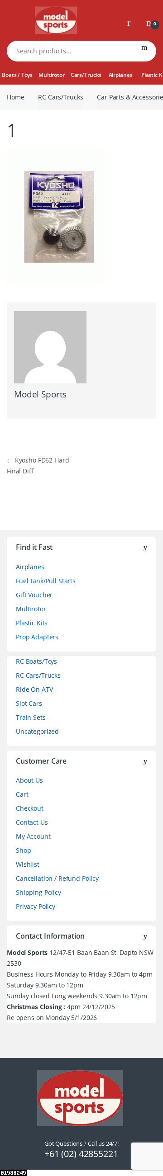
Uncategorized (37, 731)
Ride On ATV (34, 689)
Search (144, 51)
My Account (33, 836)
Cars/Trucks (86, 75)
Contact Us (32, 822)
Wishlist (27, 864)
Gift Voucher (34, 594)
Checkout (29, 808)
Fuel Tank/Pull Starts (46, 580)
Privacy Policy (35, 906)
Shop (23, 850)
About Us (29, 780)
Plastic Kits (32, 623)
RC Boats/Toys (36, 661)
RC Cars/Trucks (60, 97)
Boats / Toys (17, 75)
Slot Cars (29, 703)
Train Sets (31, 717)
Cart (22, 794)
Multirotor (51, 75)
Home (15, 97)
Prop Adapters (37, 637)
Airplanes (121, 75)
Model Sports (40, 394)
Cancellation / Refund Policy (57, 878)
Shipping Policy (38, 892)
